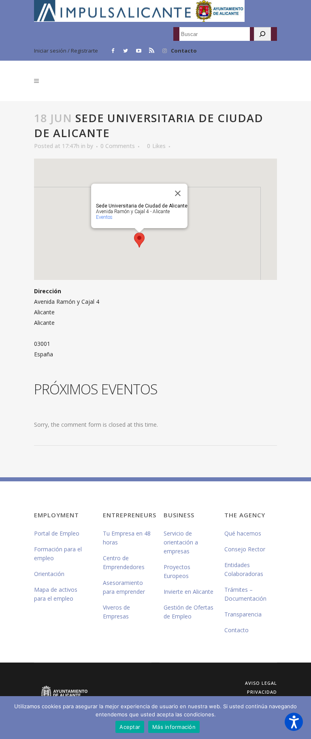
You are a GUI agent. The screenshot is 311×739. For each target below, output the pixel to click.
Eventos (104, 217)
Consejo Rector (244, 549)
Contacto (184, 50)
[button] (294, 722)
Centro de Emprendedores (124, 562)
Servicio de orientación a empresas (181, 542)
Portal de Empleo (56, 533)
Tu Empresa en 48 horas (127, 537)
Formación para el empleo (58, 553)
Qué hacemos (242, 533)
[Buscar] (262, 34)
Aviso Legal (261, 683)
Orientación (49, 574)
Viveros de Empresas (116, 611)
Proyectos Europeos (177, 571)
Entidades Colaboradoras (243, 569)
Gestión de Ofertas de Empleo (188, 611)
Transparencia (243, 614)
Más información (174, 727)
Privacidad (262, 692)
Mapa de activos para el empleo (55, 594)
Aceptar (129, 727)
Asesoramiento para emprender (124, 587)
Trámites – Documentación (245, 594)
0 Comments (117, 146)
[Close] (177, 193)
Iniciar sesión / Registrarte (66, 50)
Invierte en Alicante (188, 591)
